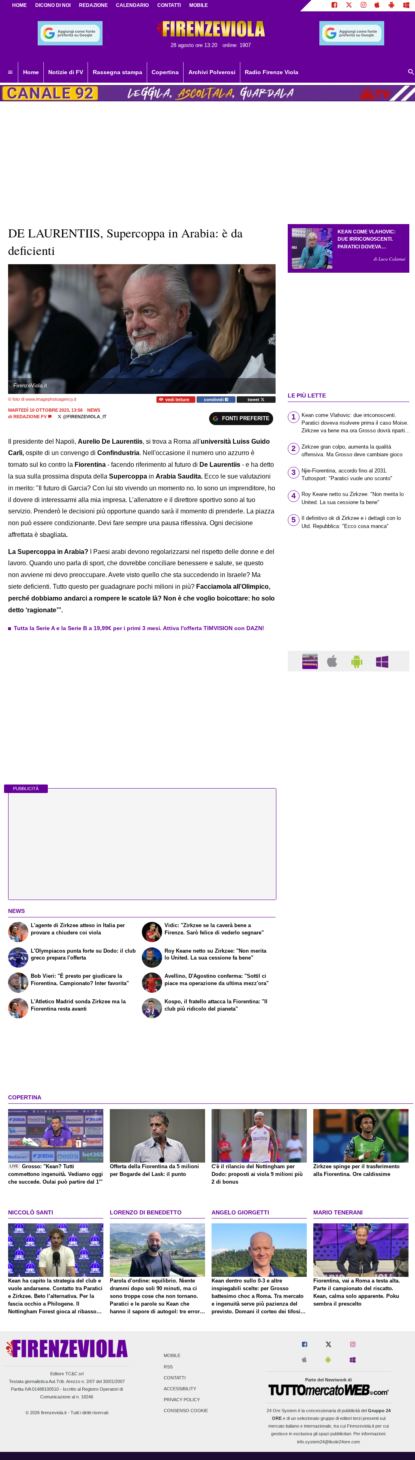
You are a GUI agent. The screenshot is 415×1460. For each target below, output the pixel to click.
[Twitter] (349, 5)
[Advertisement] (348, 992)
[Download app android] (391, 5)
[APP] (311, 661)
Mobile (172, 1355)
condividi (214, 399)
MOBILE (198, 5)
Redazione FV (30, 416)
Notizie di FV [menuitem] (65, 72)
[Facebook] (334, 5)
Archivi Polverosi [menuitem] (211, 72)
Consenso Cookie (186, 1411)
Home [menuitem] (31, 72)
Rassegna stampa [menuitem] (117, 72)
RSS (168, 1366)
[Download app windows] (406, 5)
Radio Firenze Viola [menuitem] (271, 72)
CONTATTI (169, 5)
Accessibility (180, 1388)
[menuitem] (10, 72)
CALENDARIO (132, 5)
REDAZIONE (93, 5)
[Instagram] (363, 5)
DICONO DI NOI (53, 5)
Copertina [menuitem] (165, 72)
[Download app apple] (377, 5)
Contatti (175, 1377)
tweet (254, 399)
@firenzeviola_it (84, 416)
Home (19, 5)
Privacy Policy (182, 1400)
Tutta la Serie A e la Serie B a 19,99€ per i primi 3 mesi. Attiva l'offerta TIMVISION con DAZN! (139, 628)
